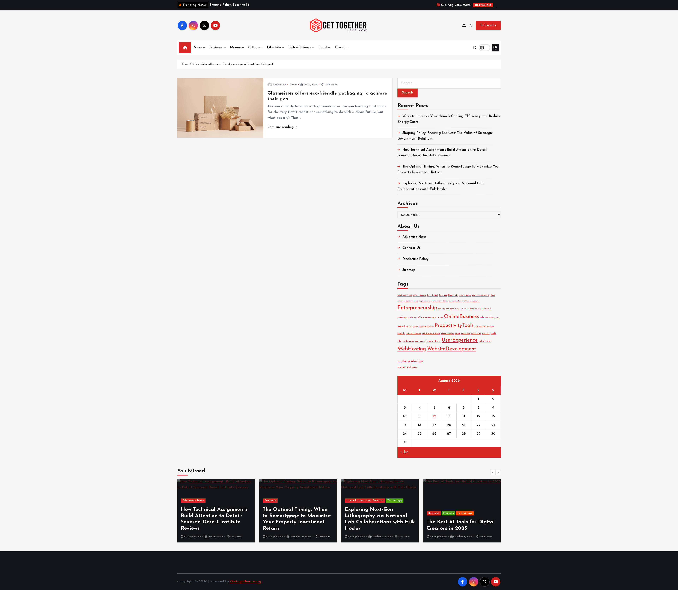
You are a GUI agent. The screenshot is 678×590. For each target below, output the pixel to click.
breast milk (453, 295)
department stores (439, 301)
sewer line (465, 333)
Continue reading (281, 127)
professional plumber (484, 326)
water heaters (485, 341)
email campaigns (472, 301)
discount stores (456, 301)
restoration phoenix (431, 333)
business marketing (480, 295)
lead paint (486, 309)
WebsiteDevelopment (451, 349)
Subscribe (488, 25)
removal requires (413, 333)
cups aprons (424, 301)
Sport (323, 47)
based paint (432, 295)
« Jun (404, 452)
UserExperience (460, 340)
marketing (402, 318)
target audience (433, 341)
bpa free (443, 295)
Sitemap (408, 270)
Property (270, 500)
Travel (339, 47)
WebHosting (411, 349)
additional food (404, 295)
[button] (493, 472)
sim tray (486, 333)
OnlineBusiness (461, 316)
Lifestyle (274, 47)
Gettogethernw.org (245, 581)
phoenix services (426, 326)
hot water (464, 309)
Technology (394, 500)
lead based (475, 309)
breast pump (465, 295)
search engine (447, 333)
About (293, 84)
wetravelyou (407, 367)
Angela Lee (279, 84)
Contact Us (411, 248)
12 (434, 416)
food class (454, 309)
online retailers (487, 318)
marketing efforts (416, 318)
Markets (448, 513)
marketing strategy (434, 318)
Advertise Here (414, 237)
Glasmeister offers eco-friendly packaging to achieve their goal (233, 64)
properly (401, 333)
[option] (216, 510)
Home (184, 64)
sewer (457, 333)
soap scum (420, 341)
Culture (254, 47)
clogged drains (411, 301)
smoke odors (408, 341)
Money (235, 47)
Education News (193, 500)
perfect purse (412, 326)
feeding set (443, 309)
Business (216, 47)
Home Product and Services (365, 500)
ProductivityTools (454, 325)
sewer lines (476, 333)
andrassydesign (410, 361)
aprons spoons (419, 295)
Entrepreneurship (417, 308)
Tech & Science (299, 47)
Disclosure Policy (415, 259)
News (198, 47)
